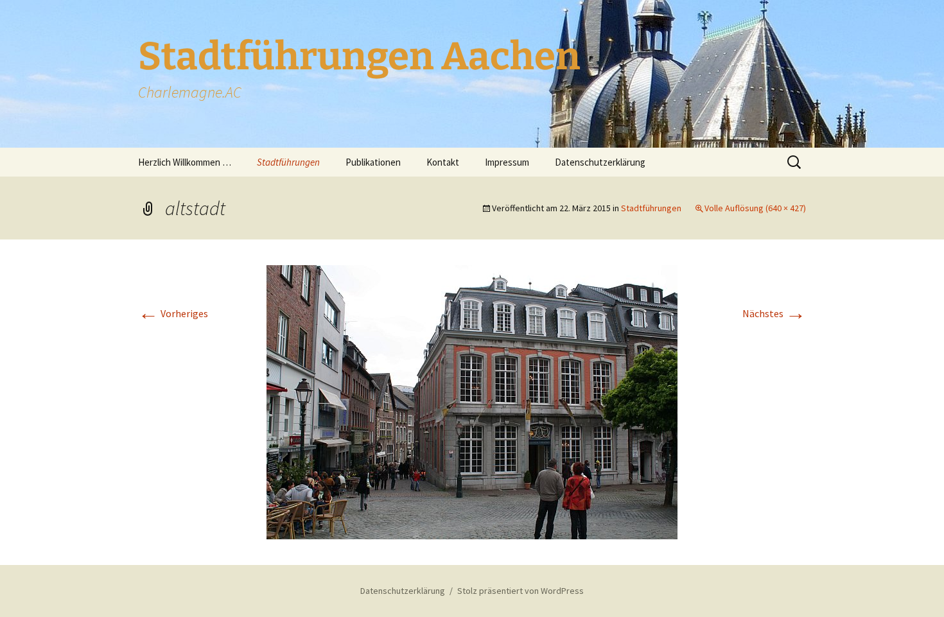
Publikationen (373, 162)
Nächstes (774, 313)
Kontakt (442, 162)
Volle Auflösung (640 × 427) (755, 208)
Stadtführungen (288, 162)
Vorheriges (173, 313)
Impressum (507, 162)
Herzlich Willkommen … (184, 162)
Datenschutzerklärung (600, 162)
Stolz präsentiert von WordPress (520, 590)
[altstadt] (472, 400)
